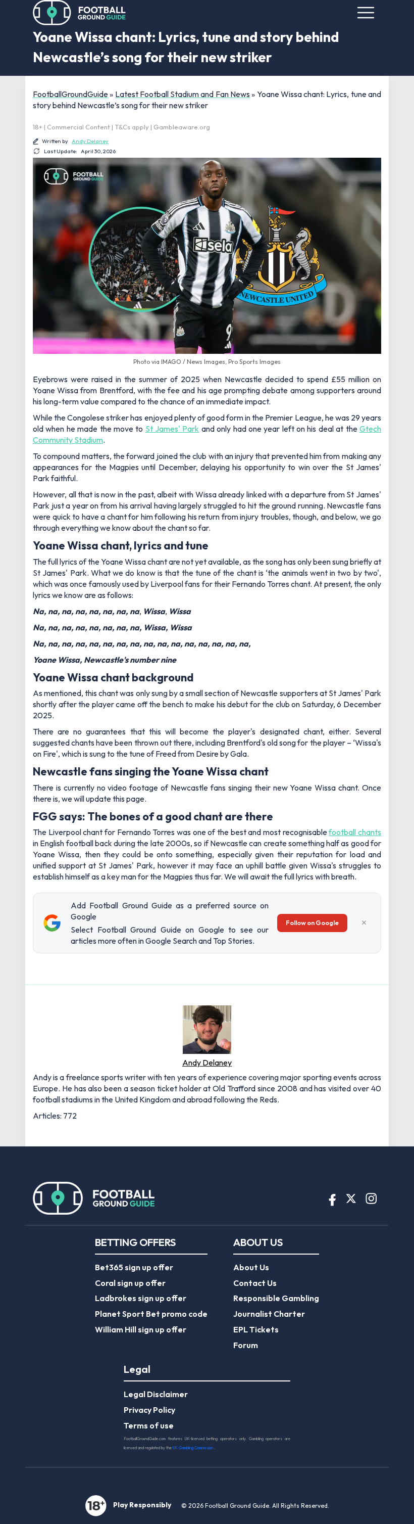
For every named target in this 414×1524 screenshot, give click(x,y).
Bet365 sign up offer (134, 1267)
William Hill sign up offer (140, 1329)
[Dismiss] (364, 923)
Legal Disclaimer (156, 1394)
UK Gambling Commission (193, 1447)
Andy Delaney (90, 141)
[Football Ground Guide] (79, 12)
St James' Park (172, 429)
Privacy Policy (149, 1410)
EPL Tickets (256, 1329)
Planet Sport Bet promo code (151, 1314)
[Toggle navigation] (365, 13)
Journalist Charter (269, 1314)
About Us (251, 1267)
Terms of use (149, 1425)
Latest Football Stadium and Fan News (182, 94)
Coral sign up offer (130, 1283)
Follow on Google (312, 922)
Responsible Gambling (276, 1298)
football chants (355, 832)
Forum (245, 1345)
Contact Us (255, 1283)
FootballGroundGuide (70, 94)
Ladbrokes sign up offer (140, 1298)
